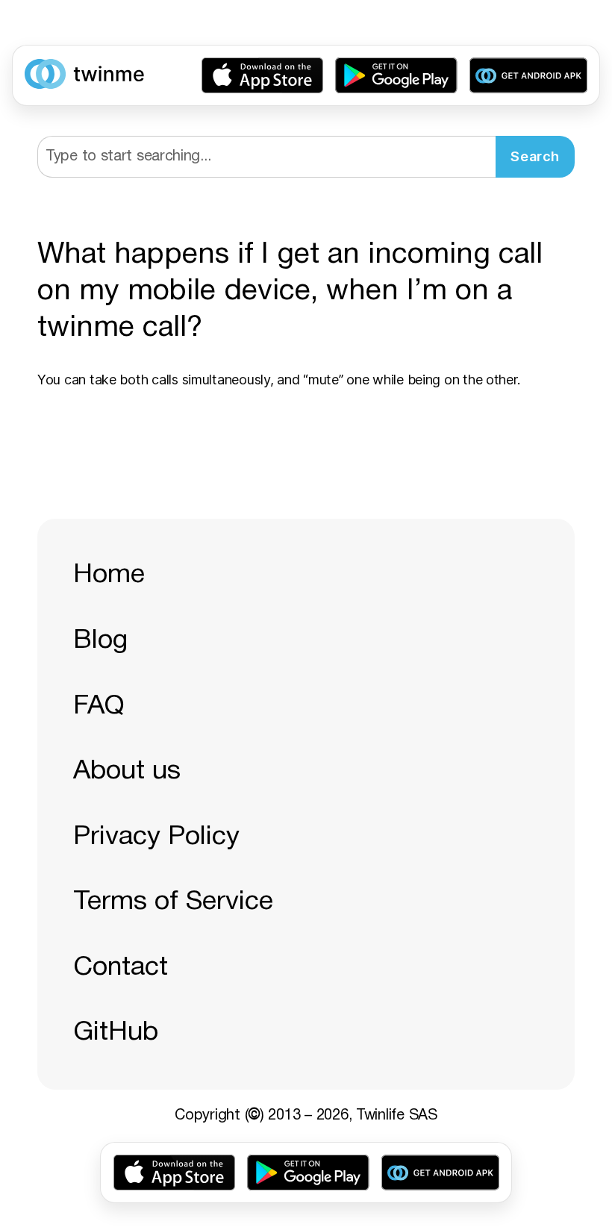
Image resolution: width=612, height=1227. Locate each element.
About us (127, 771)
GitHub (115, 1032)
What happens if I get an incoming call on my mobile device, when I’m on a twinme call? (290, 292)
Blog (100, 640)
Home (109, 575)
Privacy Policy (156, 837)
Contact (120, 967)
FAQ (99, 706)
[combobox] (266, 157)
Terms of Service (173, 902)
